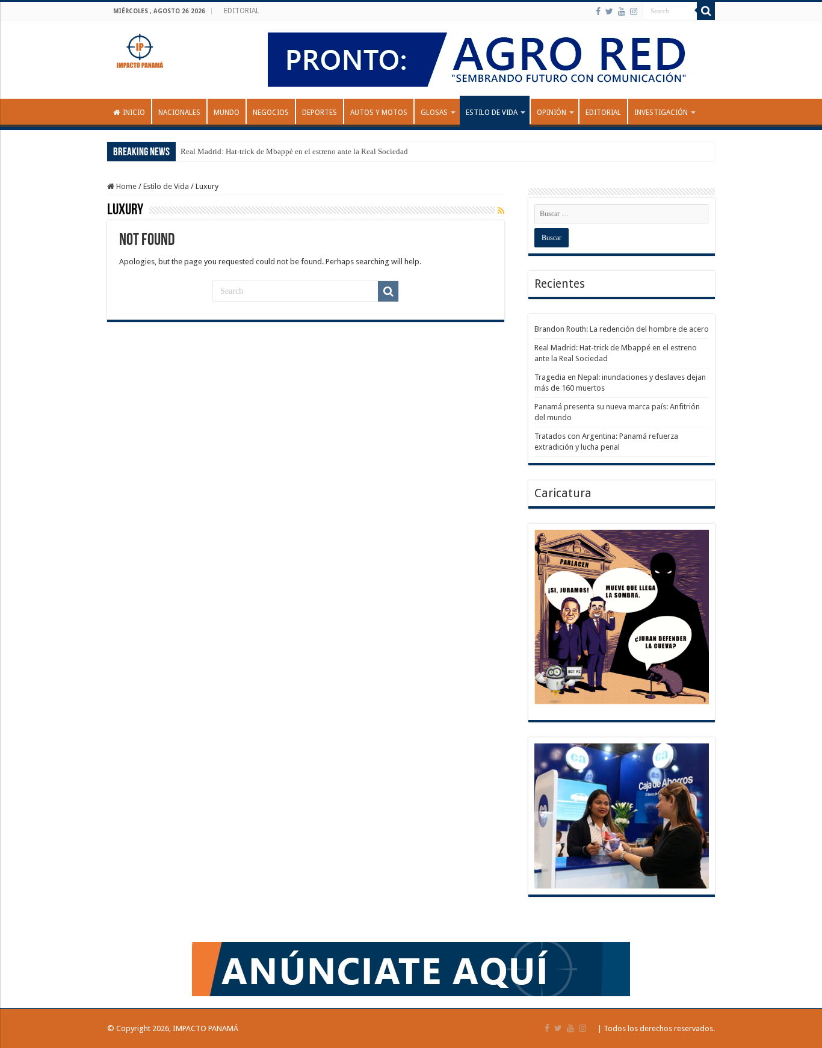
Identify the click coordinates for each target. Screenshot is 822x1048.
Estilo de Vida (492, 112)
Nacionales (179, 112)
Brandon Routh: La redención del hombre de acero (621, 328)
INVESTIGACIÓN (661, 112)
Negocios (271, 112)
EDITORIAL (241, 11)
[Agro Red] (487, 58)
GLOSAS (434, 112)
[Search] (706, 11)
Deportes (319, 112)
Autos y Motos (378, 112)
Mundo (226, 112)
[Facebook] (598, 11)
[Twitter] (609, 11)
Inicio (134, 112)
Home (125, 186)
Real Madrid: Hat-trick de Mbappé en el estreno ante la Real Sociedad (294, 151)
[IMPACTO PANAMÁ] (140, 48)
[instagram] (633, 11)
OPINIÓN (551, 112)
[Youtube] (621, 11)
